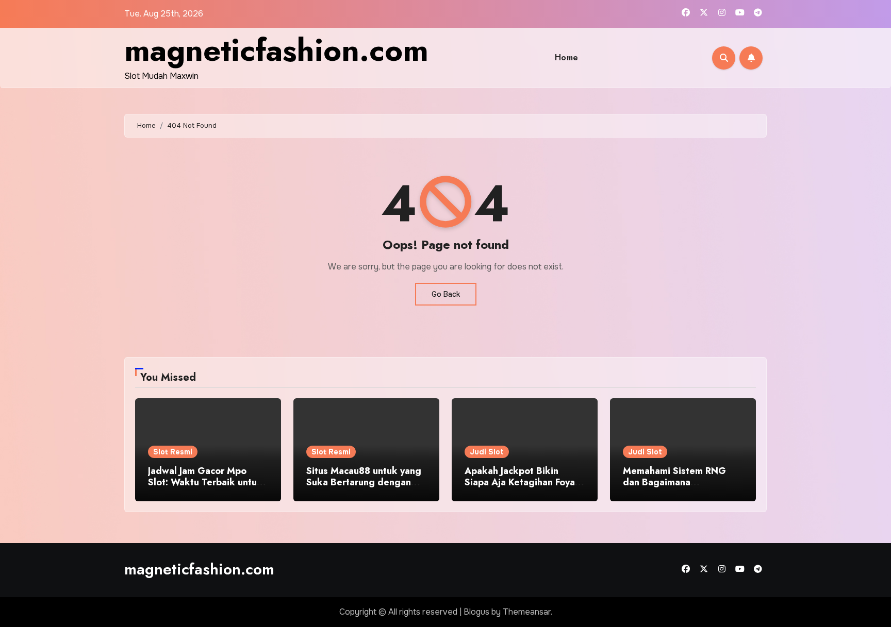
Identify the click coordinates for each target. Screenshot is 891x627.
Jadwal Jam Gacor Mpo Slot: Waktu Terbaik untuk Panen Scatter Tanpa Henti (206, 482)
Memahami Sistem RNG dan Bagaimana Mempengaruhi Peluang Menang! (675, 487)
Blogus (476, 611)
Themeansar (527, 611)
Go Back (446, 294)
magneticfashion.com (276, 50)
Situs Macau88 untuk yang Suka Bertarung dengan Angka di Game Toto (363, 482)
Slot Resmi (172, 451)
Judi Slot (487, 451)
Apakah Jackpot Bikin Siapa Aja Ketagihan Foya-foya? (521, 482)
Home (567, 57)
